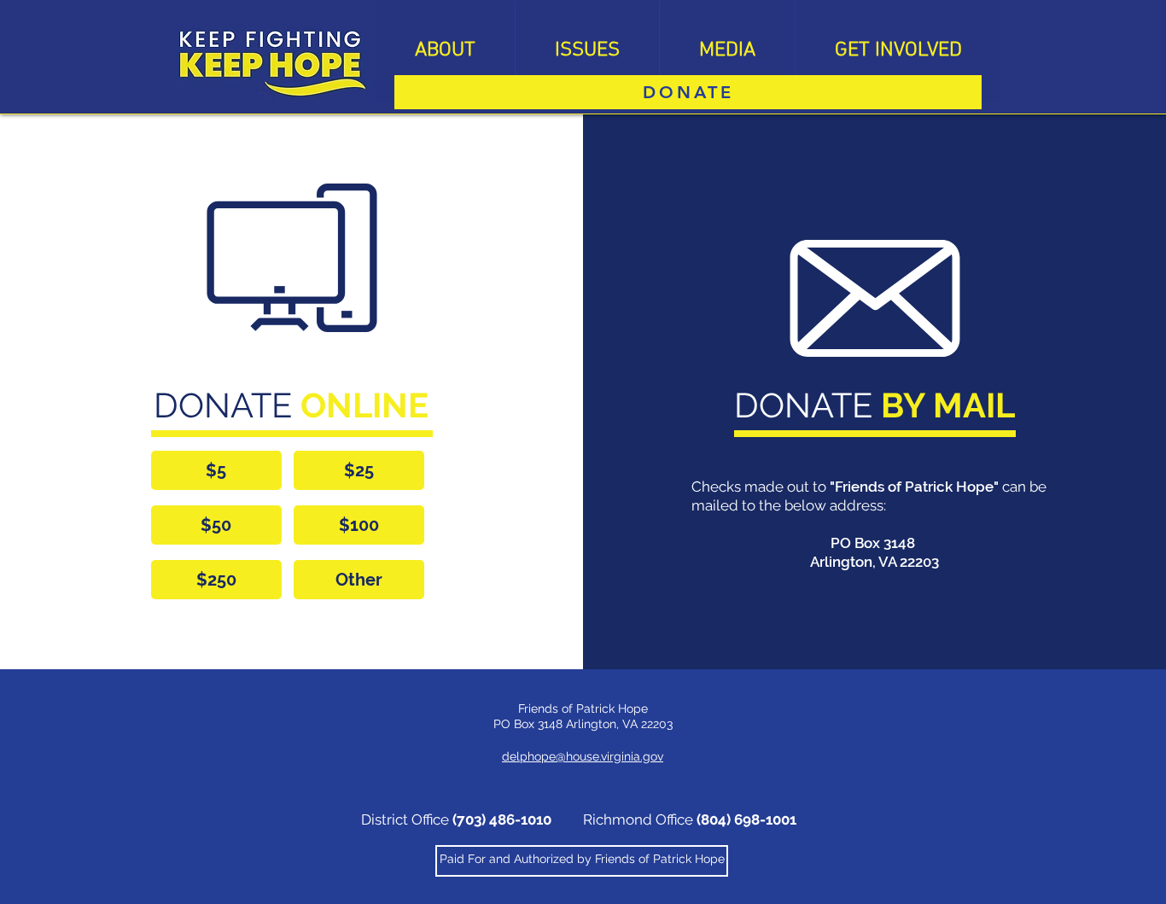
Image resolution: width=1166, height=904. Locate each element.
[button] (445, 51)
